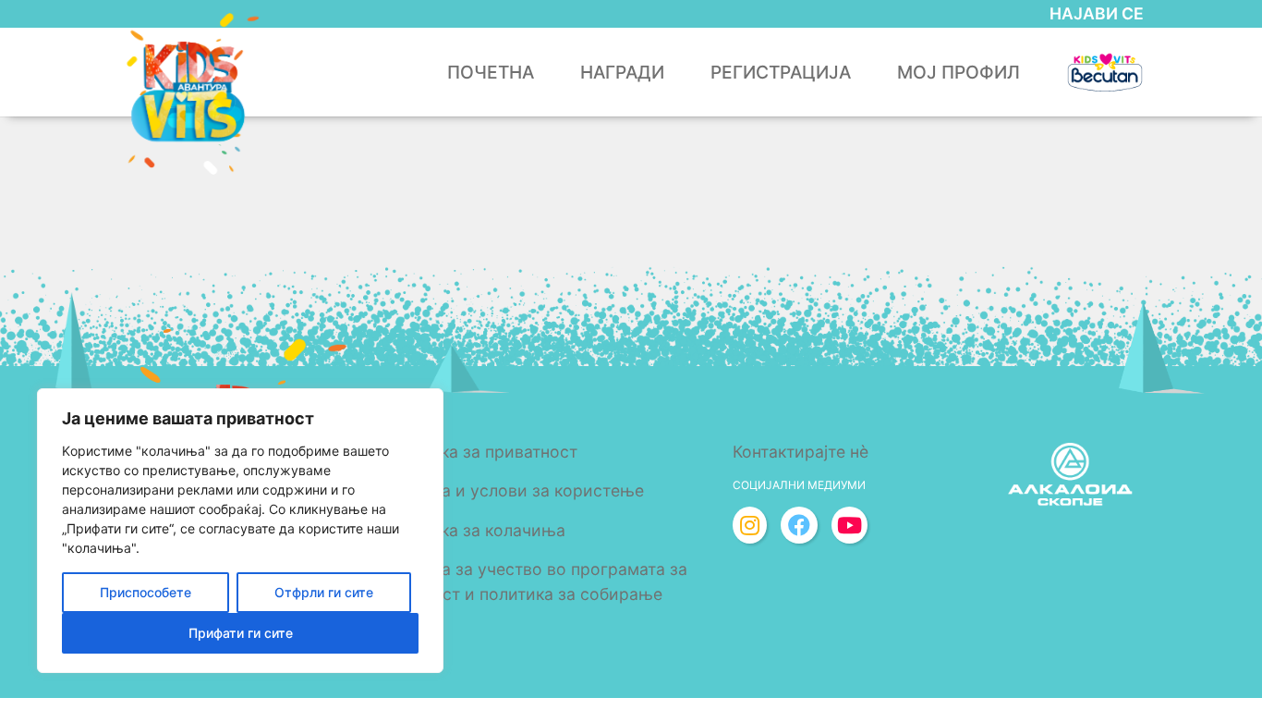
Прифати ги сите (240, 633)
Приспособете (145, 592)
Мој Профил (958, 72)
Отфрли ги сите (323, 592)
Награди (622, 72)
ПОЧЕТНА (490, 72)
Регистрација (780, 72)
